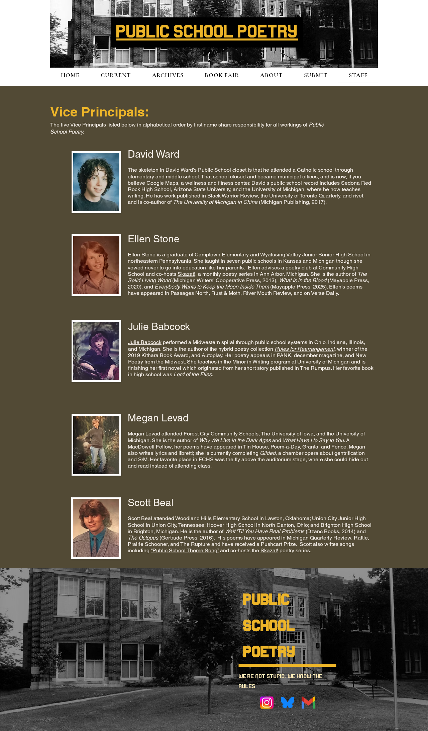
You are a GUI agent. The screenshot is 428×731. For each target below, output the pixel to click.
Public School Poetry (269, 626)
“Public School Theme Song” (185, 550)
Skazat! (186, 274)
